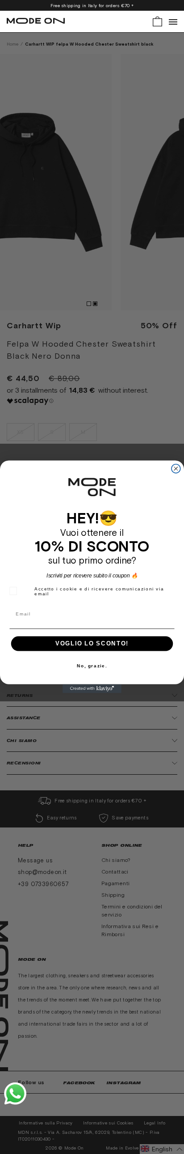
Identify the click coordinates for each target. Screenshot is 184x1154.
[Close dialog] (175, 468)
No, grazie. (92, 666)
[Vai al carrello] (157, 20)
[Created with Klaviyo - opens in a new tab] (92, 688)
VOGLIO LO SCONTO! (92, 644)
